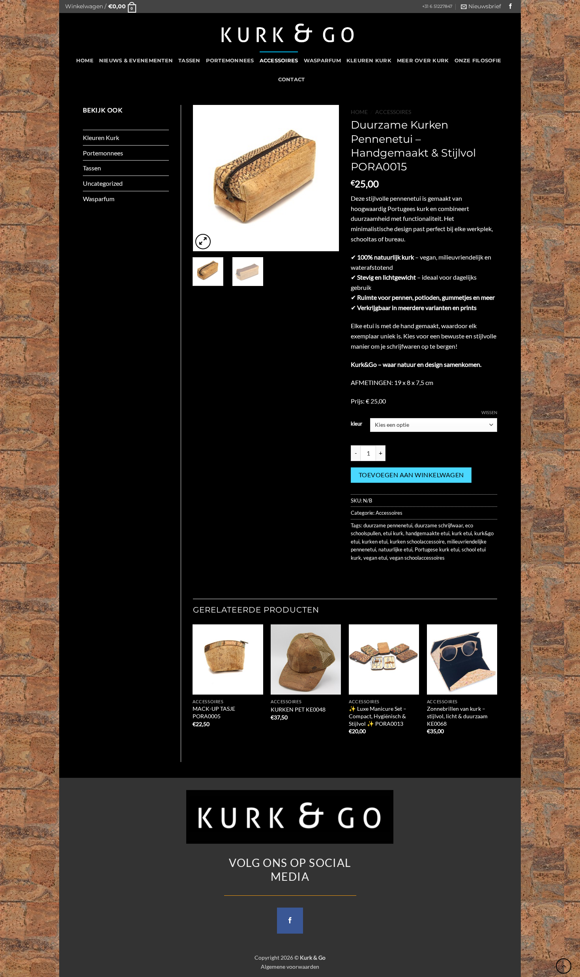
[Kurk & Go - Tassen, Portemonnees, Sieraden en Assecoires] (288, 32)
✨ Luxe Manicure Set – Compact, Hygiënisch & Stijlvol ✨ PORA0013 (377, 716)
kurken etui (374, 541)
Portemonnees (230, 61)
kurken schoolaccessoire (417, 541)
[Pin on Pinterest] (400, 575)
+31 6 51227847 (437, 6)
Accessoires (279, 61)
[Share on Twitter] (372, 575)
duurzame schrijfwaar (439, 525)
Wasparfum (322, 61)
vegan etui (375, 558)
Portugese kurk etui (437, 549)
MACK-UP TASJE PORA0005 (214, 712)
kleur (356, 424)
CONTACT (291, 79)
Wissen (489, 412)
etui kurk (393, 533)
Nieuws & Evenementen (136, 61)
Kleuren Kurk (368, 61)
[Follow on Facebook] (510, 6)
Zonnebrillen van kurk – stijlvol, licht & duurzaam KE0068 (457, 716)
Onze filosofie (478, 61)
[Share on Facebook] (358, 575)
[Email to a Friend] (386, 575)
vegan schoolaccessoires (417, 558)
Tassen (189, 61)
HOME (85, 61)
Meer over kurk (423, 61)
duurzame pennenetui (387, 525)
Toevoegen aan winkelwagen (411, 474)
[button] (100, 6)
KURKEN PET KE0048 (298, 709)
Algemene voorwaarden (290, 966)
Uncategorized (103, 183)
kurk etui (462, 533)
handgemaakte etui (427, 533)
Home (359, 112)
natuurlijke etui (395, 549)
